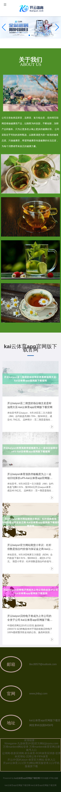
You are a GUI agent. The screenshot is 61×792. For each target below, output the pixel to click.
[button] (57, 27)
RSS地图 (44, 778)
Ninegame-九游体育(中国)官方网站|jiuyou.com (31, 743)
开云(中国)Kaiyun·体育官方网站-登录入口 (31, 759)
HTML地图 (53, 778)
